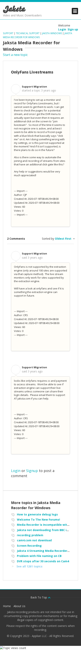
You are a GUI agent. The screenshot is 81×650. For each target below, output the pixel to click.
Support (8, 33)
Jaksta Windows (52, 33)
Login (15, 470)
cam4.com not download (34, 540)
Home (7, 606)
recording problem (30, 535)
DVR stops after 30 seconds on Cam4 (43, 561)
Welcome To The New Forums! (38, 519)
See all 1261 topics (29, 566)
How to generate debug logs (37, 514)
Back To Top (39, 597)
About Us (19, 606)
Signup (32, 470)
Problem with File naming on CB (39, 556)
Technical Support (28, 33)
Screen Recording (29, 545)
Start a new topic (15, 55)
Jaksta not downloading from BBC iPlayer (46, 530)
